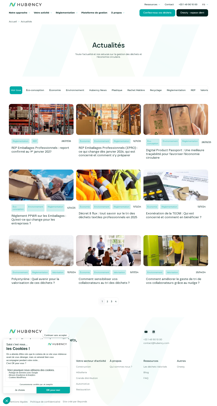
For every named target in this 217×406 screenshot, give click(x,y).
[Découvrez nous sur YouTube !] (146, 331)
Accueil (13, 21)
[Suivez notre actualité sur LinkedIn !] (153, 331)
